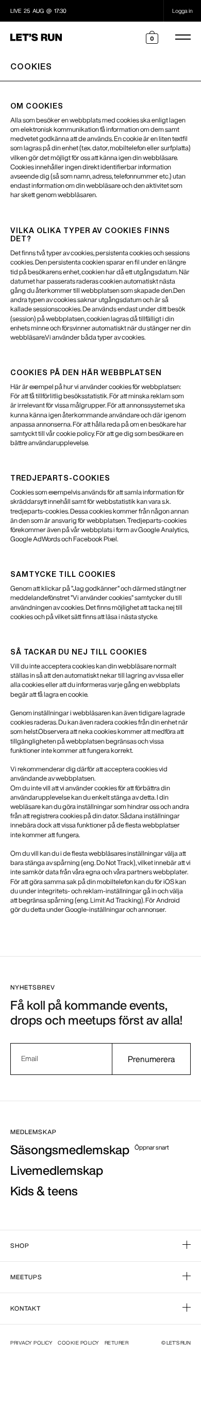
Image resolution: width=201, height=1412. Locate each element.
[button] (152, 37)
